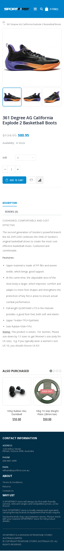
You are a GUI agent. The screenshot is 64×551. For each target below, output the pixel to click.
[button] (50, 371)
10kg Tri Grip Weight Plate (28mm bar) (47, 412)
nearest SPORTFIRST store (25, 518)
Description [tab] (10, 203)
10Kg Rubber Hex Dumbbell (16, 412)
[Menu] (35, 9)
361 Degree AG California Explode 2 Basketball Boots (30, 120)
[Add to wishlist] (31, 180)
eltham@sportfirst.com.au (16, 470)
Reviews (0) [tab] (11, 211)
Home (4, 22)
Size (5, 157)
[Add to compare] (39, 180)
